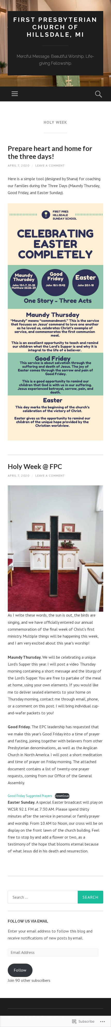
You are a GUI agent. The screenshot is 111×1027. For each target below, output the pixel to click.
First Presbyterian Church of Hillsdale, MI (55, 27)
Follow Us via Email (28, 921)
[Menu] (14, 94)
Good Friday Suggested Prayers (30, 796)
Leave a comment (50, 165)
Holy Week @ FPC (35, 466)
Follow (20, 970)
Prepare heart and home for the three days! (50, 152)
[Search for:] (55, 897)
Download (62, 796)
